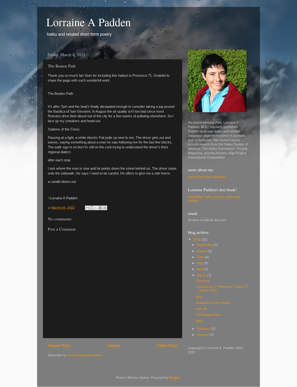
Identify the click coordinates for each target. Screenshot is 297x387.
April (200, 269)
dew (199, 296)
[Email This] (87, 208)
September (205, 245)
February (204, 328)
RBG (199, 321)
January (203, 334)
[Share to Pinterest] (105, 208)
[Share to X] (96, 208)
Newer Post (59, 345)
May (200, 263)
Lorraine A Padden (88, 21)
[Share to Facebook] (100, 208)
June (201, 257)
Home (114, 345)
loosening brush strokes (213, 303)
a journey (203, 280)
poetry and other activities (207, 177)
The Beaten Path (208, 315)
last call (201, 309)
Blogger (174, 377)
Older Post (167, 345)
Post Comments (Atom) (85, 355)
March (202, 275)
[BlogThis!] (91, 208)
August (202, 251)
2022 (197, 239)
